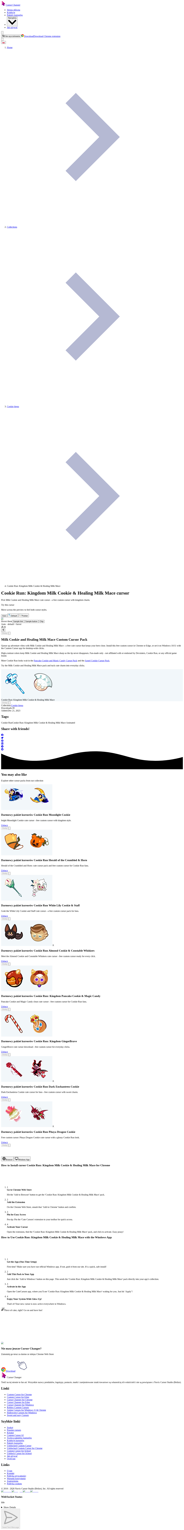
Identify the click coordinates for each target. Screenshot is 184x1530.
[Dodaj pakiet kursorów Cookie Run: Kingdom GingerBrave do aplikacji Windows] (9, 1054)
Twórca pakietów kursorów (19, 1438)
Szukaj (10, 1427)
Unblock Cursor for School (19, 1453)
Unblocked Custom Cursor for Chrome (24, 1448)
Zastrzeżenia (12, 1481)
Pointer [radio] (25, 616)
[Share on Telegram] (92, 746)
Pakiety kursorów (15, 15)
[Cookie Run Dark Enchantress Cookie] (26, 1081)
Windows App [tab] (23, 1160)
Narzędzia (12, 18)
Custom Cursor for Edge (18, 1397)
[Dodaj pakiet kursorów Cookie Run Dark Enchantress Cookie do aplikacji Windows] (9, 1099)
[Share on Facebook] (92, 735)
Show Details (10, 1507)
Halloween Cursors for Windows (22, 1412)
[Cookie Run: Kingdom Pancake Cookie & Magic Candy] (26, 990)
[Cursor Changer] (3, 5)
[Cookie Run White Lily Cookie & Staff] (26, 900)
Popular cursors (14, 1430)
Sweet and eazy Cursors (18, 1415)
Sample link (18, 621)
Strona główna (13, 10)
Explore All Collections (11, 1332)
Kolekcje (11, 12)
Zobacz (4, 825)
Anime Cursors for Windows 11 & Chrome (26, 1410)
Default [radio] (14, 616)
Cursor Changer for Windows (20, 1405)
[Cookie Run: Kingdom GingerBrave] (26, 1036)
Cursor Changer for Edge (18, 1402)
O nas (9, 1470)
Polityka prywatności (16, 1476)
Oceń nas (11, 1458)
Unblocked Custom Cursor (19, 1445)
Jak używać (12, 27)
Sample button (31, 621)
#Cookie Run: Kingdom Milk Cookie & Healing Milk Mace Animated (57, 1345)
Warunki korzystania (16, 1478)
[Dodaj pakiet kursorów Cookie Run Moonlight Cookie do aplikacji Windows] (9, 828)
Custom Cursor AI (15, 1435)
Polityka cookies (14, 1483)
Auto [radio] (4, 616)
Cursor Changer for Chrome (19, 1399)
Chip (41, 621)
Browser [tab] (9, 1160)
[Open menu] (2, 32)
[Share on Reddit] (92, 749)
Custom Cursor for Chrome (19, 1394)
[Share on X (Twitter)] (92, 738)
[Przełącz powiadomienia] (2, 39)
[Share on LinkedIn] (92, 743)
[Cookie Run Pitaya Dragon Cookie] (26, 1126)
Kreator (10, 1432)
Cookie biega (17, 705)
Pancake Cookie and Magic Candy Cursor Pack (55, 660)
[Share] (3, 630)
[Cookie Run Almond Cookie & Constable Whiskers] (26, 945)
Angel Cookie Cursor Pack (97, 660)
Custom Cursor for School (19, 1451)
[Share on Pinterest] (92, 741)
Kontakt (10, 1473)
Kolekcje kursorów (15, 1440)
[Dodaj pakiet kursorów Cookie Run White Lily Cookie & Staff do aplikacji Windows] (9, 918)
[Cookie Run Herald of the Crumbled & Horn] (26, 854)
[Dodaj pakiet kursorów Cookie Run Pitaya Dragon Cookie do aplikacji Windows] (9, 1145)
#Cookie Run (19, 1345)
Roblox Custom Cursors (18, 1407)
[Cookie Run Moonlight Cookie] (26, 809)
